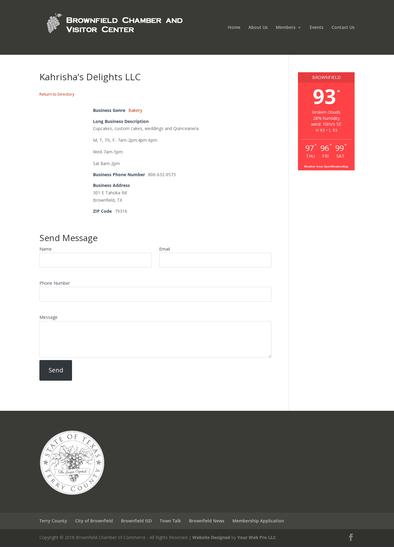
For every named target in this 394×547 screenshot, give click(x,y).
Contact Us (343, 27)
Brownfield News (206, 521)
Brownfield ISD (136, 521)
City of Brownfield (94, 521)
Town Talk (170, 521)
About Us (258, 27)
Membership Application (258, 521)
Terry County (53, 521)
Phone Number (54, 283)
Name (45, 249)
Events (317, 27)
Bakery (135, 110)
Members (286, 27)
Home (234, 27)
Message (48, 317)
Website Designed (211, 537)
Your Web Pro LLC (256, 537)
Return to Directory (56, 94)
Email (164, 249)
